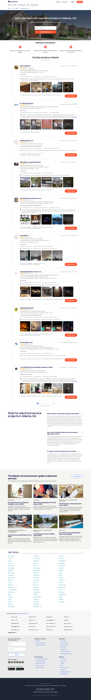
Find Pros (38, 640)
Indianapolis (11, 606)
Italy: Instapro (45, 685)
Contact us (63, 669)
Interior (10, 5)
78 (53, 403)
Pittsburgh (61, 563)
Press (61, 665)
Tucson (10, 561)
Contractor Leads (40, 665)
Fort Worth (62, 580)
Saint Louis (36, 577)
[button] (25, 87)
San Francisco (12, 577)
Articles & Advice (34, 5)
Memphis (61, 568)
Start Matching (45, 32)
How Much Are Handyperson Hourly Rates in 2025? (45, 503)
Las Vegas (36, 580)
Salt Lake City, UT (51, 626)
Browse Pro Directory (41, 643)
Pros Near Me (63, 649)
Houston (61, 582)
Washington (11, 587)
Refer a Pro (63, 647)
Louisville (35, 556)
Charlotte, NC (32, 617)
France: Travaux (28, 685)
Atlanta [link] (17, 8)
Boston (35, 563)
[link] (45, 69)
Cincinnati (36, 599)
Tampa (10, 599)
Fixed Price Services (40, 645)
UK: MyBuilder (63, 685)
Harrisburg (61, 558)
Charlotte (36, 589)
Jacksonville (11, 592)
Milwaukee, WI (15, 623)
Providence (62, 565)
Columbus (36, 604)
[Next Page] (56, 403)
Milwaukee (62, 601)
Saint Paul (36, 573)
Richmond (61, 592)
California (42, 689)
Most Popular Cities (12, 613)
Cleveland (36, 601)
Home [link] (9, 8)
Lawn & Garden (21, 5)
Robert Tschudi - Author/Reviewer (68, 500)
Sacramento (11, 573)
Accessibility (52, 689)
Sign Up (80, 2)
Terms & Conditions (54, 692)
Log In (72, 2)
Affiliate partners (64, 674)
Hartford (10, 585)
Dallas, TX (66, 617)
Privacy (37, 689)
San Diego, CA (15, 629)
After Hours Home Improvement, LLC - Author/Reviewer (17, 531)
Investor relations (64, 667)
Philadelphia (62, 561)
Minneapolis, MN (33, 623)
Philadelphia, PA (15, 626)
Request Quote (71, 96)
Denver (10, 582)
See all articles (77, 476)
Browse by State (23, 613)
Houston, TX (32, 620)
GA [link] (13, 8)
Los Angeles (11, 568)
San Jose (10, 580)
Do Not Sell (46, 689)
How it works (63, 659)
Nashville (61, 570)
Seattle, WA (49, 629)
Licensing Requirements (65, 653)
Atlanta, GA (14, 617)
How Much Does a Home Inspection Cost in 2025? (70, 504)
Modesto (10, 570)
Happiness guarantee (65, 671)
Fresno (10, 563)
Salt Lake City (62, 587)
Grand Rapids (37, 568)
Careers (62, 663)
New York (36, 585)
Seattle (61, 597)
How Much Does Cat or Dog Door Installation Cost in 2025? (18, 503)
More (28, 5)
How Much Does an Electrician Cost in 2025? (20, 535)
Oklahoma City (37, 606)
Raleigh (35, 594)
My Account (63, 640)
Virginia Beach (63, 594)
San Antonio (62, 585)
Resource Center (64, 645)
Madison (61, 599)
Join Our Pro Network (41, 661)
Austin (60, 573)
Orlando (10, 597)
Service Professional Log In (42, 659)
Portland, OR (32, 626)
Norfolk (61, 589)
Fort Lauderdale (12, 589)
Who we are (63, 661)
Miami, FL (66, 620)
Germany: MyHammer (37, 685)
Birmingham (11, 556)
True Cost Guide (64, 643)
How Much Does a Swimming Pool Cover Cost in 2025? (69, 533)
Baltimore (36, 561)
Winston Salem (37, 597)
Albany (35, 582)
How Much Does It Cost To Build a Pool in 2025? (44, 534)
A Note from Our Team (65, 651)
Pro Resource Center (40, 663)
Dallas (60, 575)
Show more (74, 117)
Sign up (17, 654)
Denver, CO (14, 620)
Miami (9, 594)
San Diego (10, 575)
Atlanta (10, 601)
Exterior (15, 5)
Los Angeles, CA (50, 620)
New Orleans (36, 558)
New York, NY (67, 623)
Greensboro (36, 592)
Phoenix (10, 558)
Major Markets (13, 552)
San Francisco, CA (34, 629)
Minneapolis (36, 570)
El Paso (61, 577)
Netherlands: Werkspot (54, 685)
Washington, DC (68, 629)
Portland (61, 556)
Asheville (35, 587)
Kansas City (36, 575)
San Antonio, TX (68, 626)
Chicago (10, 604)
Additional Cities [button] (11, 632)
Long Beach (11, 565)
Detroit (35, 565)
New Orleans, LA (50, 623)
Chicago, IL (49, 617)
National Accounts (40, 667)
